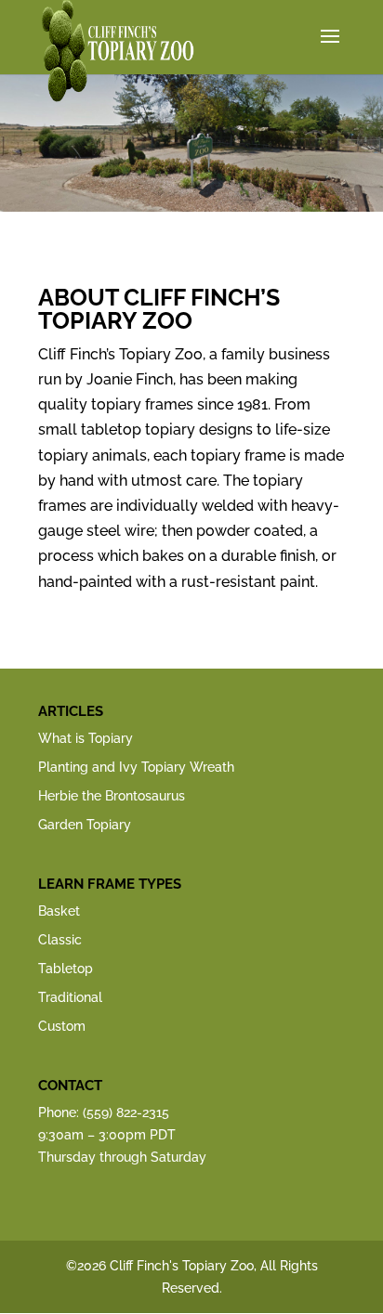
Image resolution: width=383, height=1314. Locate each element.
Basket (59, 911)
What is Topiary (85, 738)
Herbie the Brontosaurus (111, 795)
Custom (62, 1026)
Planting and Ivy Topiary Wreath (136, 767)
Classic (60, 939)
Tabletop (65, 968)
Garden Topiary (84, 824)
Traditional (70, 997)
